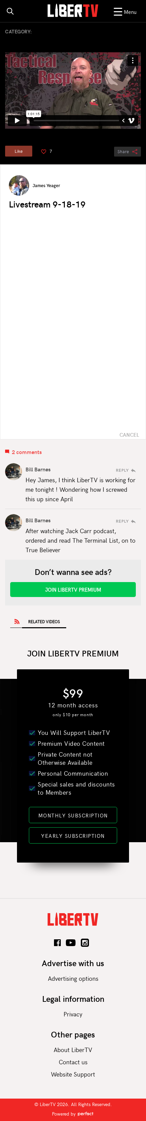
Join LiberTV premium (73, 589)
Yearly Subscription (73, 835)
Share (123, 151)
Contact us (73, 1061)
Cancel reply (129, 435)
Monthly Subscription (73, 815)
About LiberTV (73, 1049)
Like (19, 151)
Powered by (64, 1113)
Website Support (73, 1074)
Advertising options (73, 978)
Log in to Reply (126, 470)
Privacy (73, 1014)
